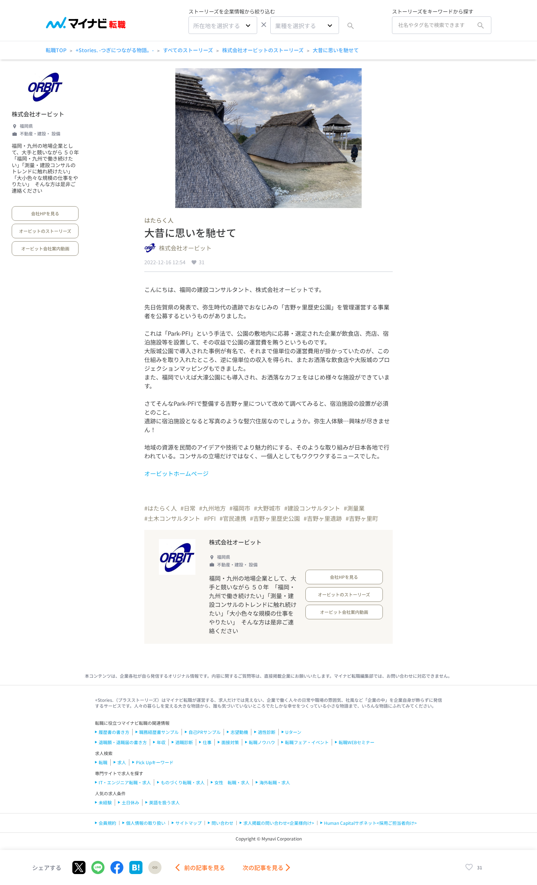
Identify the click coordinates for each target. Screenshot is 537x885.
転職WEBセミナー (356, 742)
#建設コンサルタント (312, 508)
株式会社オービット (38, 114)
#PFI (210, 518)
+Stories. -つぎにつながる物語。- (115, 50)
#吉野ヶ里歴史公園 (275, 518)
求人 (121, 762)
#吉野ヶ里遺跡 (323, 518)
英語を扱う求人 (164, 802)
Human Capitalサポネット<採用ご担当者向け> (370, 823)
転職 (103, 762)
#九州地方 (212, 508)
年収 (161, 742)
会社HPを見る (45, 213)
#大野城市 (267, 508)
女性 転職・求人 (232, 782)
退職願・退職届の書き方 (123, 742)
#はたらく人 (160, 508)
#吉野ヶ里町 (362, 518)
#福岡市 (239, 508)
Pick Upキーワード (155, 762)
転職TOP (56, 50)
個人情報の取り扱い (145, 823)
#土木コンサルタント (172, 518)
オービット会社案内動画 (45, 248)
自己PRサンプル (204, 732)
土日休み (130, 802)
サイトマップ (188, 823)
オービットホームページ (176, 473)
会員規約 (107, 823)
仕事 (207, 742)
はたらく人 (159, 220)
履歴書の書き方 (114, 732)
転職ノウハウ (262, 742)
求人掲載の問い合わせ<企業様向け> (278, 823)
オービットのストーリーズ (45, 231)
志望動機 (239, 732)
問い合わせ (222, 823)
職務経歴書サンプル (159, 732)
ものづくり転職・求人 (183, 782)
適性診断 (266, 732)
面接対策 (230, 742)
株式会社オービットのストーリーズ (263, 50)
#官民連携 (233, 518)
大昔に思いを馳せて (336, 50)
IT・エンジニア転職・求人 (125, 782)
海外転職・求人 (274, 782)
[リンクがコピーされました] (154, 867)
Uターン (293, 732)
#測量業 (354, 508)
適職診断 (184, 742)
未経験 (105, 802)
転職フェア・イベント (307, 742)
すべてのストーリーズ (188, 50)
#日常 (187, 508)
